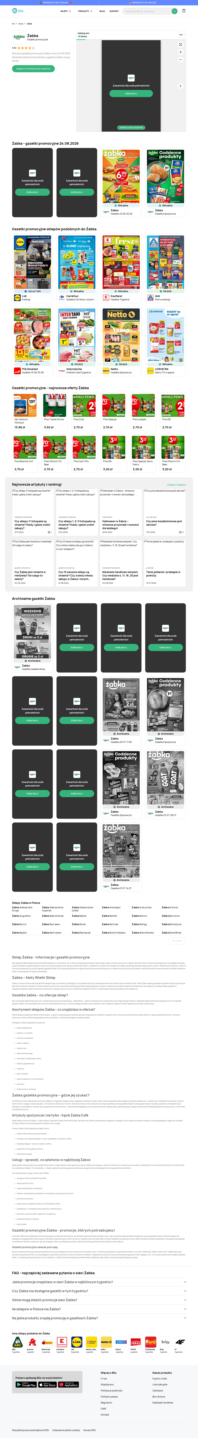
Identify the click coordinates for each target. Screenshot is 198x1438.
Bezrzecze (81, 932)
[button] (99, 1282)
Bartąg (139, 924)
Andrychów (142, 907)
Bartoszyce (171, 924)
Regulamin (106, 1402)
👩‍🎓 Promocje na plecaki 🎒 (55, 2)
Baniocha (171, 915)
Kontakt (114, 11)
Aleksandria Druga (22, 909)
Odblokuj (131, 93)
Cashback (157, 1390)
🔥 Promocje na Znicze (142, 2)
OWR (103, 1408)
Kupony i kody (159, 1378)
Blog (102, 11)
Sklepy (20, 23)
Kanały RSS (89, 1430)
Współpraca (107, 1384)
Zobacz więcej (176, 484)
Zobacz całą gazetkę (131, 127)
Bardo (79, 924)
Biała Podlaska (113, 932)
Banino (139, 915)
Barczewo (51, 924)
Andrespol (111, 907)
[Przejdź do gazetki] (181, 44)
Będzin (19, 932)
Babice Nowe (52, 915)
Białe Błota (171, 932)
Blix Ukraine (158, 1396)
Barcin (19, 924)
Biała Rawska (143, 932)
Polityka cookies (109, 1396)
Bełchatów (51, 932)
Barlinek (110, 924)
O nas (104, 1378)
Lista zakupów (159, 1384)
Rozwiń (177, 940)
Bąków (79, 915)
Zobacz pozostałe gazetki (33, 68)
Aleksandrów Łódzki (82, 909)
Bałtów (109, 915)
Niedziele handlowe (162, 1402)
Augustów (21, 915)
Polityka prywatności (112, 1390)
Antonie (170, 907)
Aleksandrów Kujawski (52, 909)
